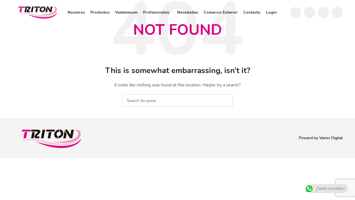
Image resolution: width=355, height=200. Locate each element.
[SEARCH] (226, 100)
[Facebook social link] (295, 12)
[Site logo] (37, 12)
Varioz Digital (331, 138)
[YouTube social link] (323, 12)
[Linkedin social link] (337, 12)
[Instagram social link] (309, 12)
